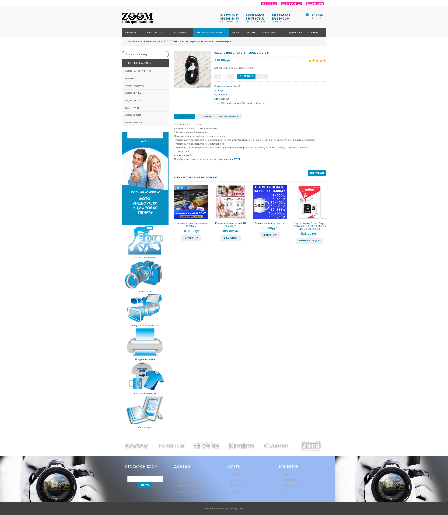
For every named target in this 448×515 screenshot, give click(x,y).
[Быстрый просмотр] (191, 202)
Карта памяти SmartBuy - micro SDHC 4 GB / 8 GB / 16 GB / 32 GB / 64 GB (309, 226)
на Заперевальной (188, 479)
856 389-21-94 (281, 18)
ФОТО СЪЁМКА (133, 93)
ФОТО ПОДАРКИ (134, 85)
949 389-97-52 (255, 15)
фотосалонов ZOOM (229, 159)
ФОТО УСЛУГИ (133, 115)
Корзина (287, 491)
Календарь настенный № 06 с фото (230, 225)
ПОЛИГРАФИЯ (133, 107)
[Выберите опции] (295, 202)
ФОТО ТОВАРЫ (133, 122)
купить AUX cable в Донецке (249, 103)
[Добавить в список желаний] (259, 76)
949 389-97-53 (281, 15)
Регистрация (289, 479)
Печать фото (237, 485)
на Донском (184, 473)
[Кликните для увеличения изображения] (192, 69)
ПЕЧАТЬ (129, 78)
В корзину (191, 237)
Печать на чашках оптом (270, 223)
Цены (233, 479)
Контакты (235, 491)
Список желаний (292, 485)
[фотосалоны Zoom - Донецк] (137, 24)
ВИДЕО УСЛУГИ (134, 100)
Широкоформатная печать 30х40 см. (191, 225)
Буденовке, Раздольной (191, 485)
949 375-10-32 (229, 15)
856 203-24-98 (229, 18)
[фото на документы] (145, 253)
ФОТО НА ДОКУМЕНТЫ (138, 71)
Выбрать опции (309, 240)
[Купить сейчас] (265, 76)
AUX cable (226, 103)
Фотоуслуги (236, 473)
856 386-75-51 (255, 18)
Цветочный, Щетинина (190, 491)
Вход (285, 473)
